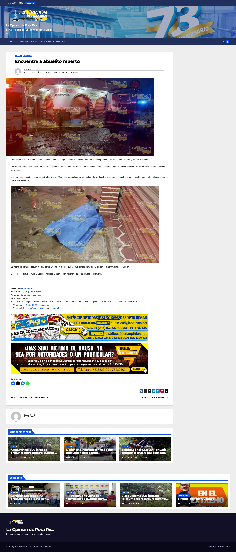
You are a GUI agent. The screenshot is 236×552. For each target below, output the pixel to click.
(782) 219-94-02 (30, 305)
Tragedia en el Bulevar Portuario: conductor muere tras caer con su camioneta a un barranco (144, 453)
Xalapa (69, 492)
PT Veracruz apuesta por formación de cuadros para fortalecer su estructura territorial (89, 499)
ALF (29, 69)
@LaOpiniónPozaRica (32, 292)
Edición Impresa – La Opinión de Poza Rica (43, 42)
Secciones (212, 547)
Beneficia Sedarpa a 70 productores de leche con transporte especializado (28, 499)
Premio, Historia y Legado (196, 499)
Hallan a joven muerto (154, 397)
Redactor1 (31, 457)
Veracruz (14, 492)
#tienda (64, 72)
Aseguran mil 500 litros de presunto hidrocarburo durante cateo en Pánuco (32, 453)
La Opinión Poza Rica (31, 295)
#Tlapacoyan (74, 72)
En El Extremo (184, 495)
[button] (223, 42)
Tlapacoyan (27, 56)
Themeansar (47, 547)
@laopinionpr (25, 288)
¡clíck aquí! (45, 305)
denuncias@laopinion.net (34, 308)
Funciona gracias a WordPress (17, 547)
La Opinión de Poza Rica (21, 25)
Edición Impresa (224, 547)
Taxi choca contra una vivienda (30, 397)
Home (12, 42)
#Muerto (56, 72)
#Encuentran (46, 72)
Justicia (18, 56)
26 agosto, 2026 (20, 503)
